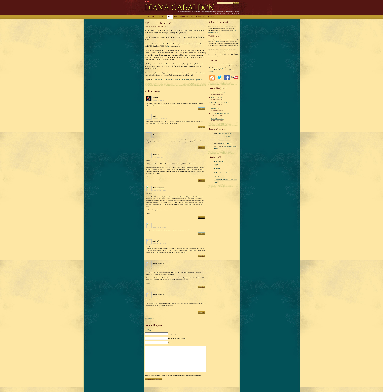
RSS (212, 77)
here (199, 37)
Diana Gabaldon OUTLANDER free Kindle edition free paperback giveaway (177, 79)
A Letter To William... (227, 137)
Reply (201, 109)
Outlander (217, 168)
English (145, 1)
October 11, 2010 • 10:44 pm (159, 297)
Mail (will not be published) (177, 338)
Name (172, 334)
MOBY (216, 165)
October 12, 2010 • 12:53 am (159, 243)
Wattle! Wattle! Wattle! (217, 119)
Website (170, 343)
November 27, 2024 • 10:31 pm (160, 100)
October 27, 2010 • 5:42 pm (159, 190)
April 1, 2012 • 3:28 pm (158, 137)
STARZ (216, 176)
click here (228, 49)
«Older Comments (149, 318)
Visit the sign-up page (218, 68)
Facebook (226, 77)
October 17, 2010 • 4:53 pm (159, 227)
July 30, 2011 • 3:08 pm (158, 157)
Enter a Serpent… (215, 108)
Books (176, 17)
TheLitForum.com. (217, 41)
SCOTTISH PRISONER (222, 172)
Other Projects (186, 17)
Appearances (199, 17)
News (153, 17)
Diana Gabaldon (219, 161)
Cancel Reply (148, 330)
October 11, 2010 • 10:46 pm (159, 266)
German (148, 1)
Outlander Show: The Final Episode (220, 113)
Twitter (219, 77)
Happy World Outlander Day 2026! (220, 103)
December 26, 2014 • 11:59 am (160, 118)
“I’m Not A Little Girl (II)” (218, 92)
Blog (170, 17)
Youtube (234, 77)
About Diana (161, 17)
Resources (210, 17)
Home (147, 17)
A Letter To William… (217, 97)
